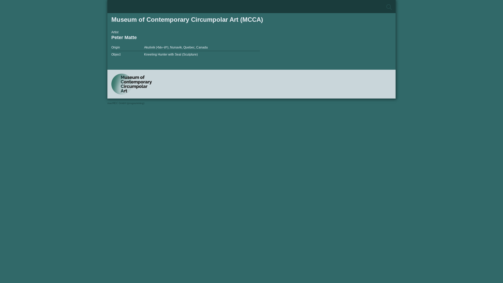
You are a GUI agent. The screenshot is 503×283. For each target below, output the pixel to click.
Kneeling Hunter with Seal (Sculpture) (171, 54)
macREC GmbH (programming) (125, 103)
